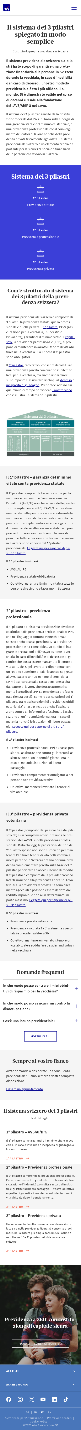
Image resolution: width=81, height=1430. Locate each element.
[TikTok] (66, 1399)
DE (28, 1412)
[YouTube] (43, 1399)
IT (42, 1412)
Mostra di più (40, 1036)
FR (35, 1412)
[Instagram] (20, 1399)
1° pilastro (50, 327)
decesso (66, 380)
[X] (31, 1399)
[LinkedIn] (54, 1399)
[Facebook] (9, 1399)
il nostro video (62, 390)
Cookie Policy (39, 1421)
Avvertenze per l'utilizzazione (24, 1418)
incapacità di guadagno (22, 385)
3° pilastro (16, 365)
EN (50, 1412)
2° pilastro (14, 1207)
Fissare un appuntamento (24, 1089)
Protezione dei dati (59, 1418)
